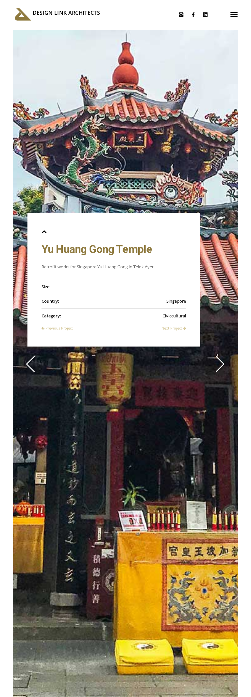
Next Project (172, 328)
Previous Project (58, 328)
